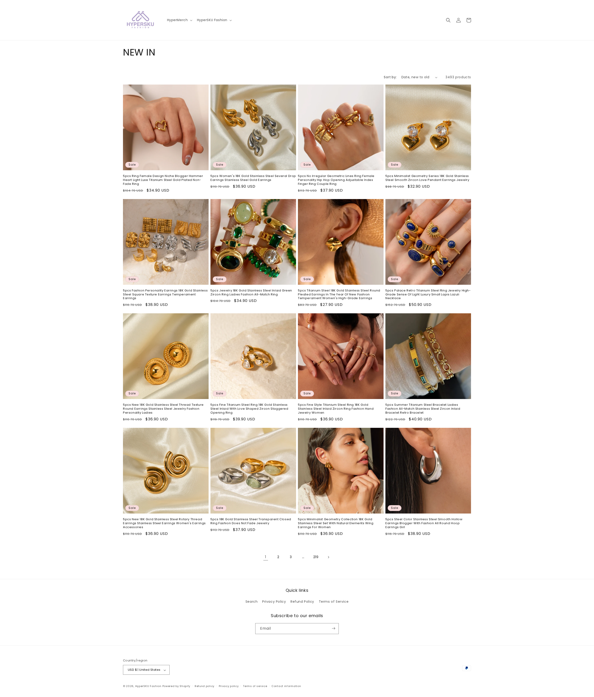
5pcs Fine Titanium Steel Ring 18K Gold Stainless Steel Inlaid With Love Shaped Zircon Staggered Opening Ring (249, 409)
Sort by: (390, 77)
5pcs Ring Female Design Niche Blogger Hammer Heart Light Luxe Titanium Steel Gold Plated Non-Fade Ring (163, 180)
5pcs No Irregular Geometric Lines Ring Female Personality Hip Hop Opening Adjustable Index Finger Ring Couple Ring (336, 180)
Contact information (286, 686)
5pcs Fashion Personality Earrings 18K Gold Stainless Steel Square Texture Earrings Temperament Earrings (165, 295)
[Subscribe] (333, 628)
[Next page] (328, 557)
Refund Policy (302, 601)
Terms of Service (334, 601)
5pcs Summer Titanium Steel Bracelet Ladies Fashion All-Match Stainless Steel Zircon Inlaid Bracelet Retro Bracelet (422, 409)
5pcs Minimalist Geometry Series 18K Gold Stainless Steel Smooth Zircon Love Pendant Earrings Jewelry (427, 178)
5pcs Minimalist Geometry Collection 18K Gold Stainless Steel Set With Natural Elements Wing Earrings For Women (336, 523)
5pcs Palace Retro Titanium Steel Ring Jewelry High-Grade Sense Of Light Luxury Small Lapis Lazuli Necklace (428, 295)
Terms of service (255, 686)
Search (251, 601)
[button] (179, 20)
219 (316, 557)
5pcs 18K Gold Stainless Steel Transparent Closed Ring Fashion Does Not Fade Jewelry (250, 521)
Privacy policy (229, 686)
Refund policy (204, 686)
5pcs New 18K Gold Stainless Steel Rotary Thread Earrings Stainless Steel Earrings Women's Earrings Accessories (164, 523)
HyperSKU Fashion (148, 686)
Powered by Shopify (176, 686)
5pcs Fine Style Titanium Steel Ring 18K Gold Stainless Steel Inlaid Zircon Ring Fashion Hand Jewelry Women (336, 409)
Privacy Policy (274, 601)
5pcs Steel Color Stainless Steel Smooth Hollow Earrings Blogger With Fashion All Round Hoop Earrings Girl (424, 523)
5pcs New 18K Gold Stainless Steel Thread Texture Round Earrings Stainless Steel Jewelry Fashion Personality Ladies (163, 409)
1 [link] (265, 557)
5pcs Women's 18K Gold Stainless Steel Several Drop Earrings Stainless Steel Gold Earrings (253, 178)
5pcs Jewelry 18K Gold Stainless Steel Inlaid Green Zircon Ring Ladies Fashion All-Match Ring (251, 293)
